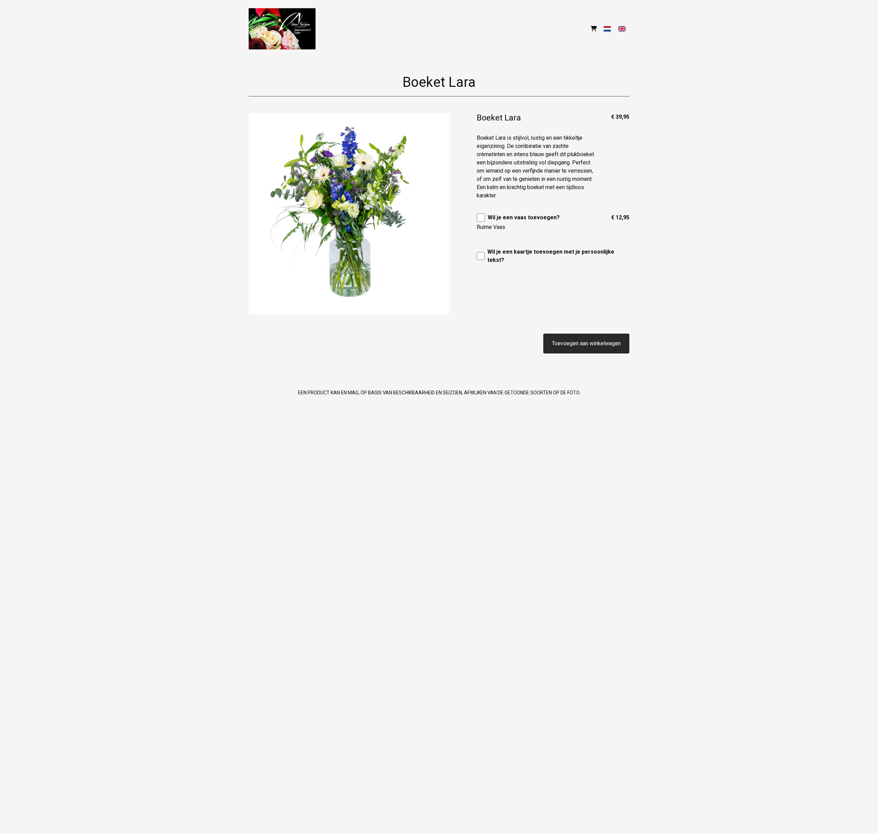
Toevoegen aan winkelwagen (586, 343)
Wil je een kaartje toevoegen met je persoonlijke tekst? (550, 255)
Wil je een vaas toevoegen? (524, 217)
